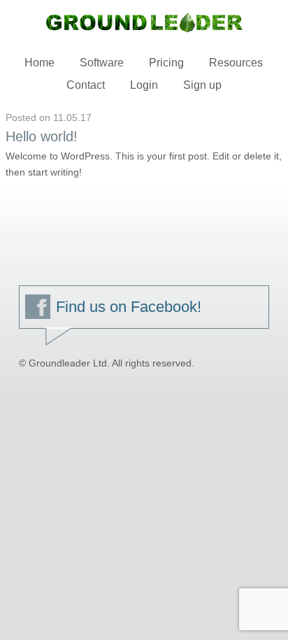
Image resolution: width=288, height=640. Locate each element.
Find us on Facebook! (128, 306)
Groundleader (144, 22)
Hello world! (42, 136)
